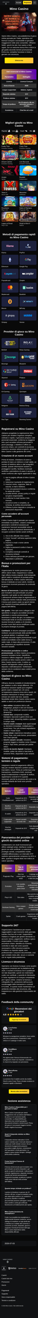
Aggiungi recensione (19, 1019)
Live (13, 131)
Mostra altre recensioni (19, 1091)
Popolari (4, 131)
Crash (22, 131)
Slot (31, 131)
